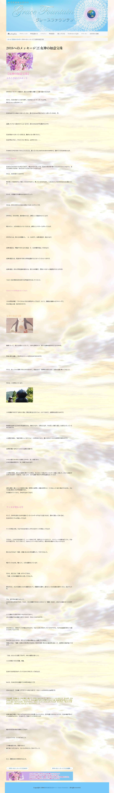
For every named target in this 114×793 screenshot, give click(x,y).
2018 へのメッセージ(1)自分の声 (17, 769)
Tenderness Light (73, 33)
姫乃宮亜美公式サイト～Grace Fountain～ (56, 787)
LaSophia (13, 34)
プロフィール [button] (23, 33)
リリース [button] (83, 33)
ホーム (9, 39)
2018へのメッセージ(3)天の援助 (62, 769)
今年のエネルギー (17, 39)
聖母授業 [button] (51, 33)
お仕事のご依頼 (94, 33)
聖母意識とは (34, 33)
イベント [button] (42, 33)
